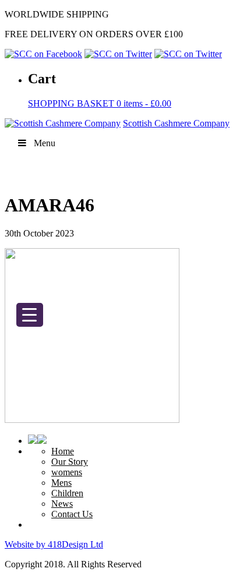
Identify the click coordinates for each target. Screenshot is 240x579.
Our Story (69, 462)
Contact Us (72, 514)
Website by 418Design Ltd (54, 544)
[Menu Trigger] (29, 315)
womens (66, 472)
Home (62, 451)
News (62, 504)
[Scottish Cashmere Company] (63, 123)
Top (227, 563)
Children (67, 493)
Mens (61, 483)
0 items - (99, 103)
